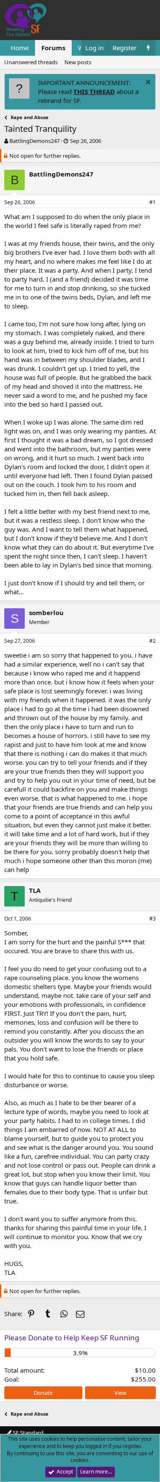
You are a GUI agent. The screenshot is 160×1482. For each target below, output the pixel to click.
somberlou (46, 612)
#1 (152, 202)
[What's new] (148, 48)
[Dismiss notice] (147, 82)
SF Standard (28, 1432)
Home (20, 47)
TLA (35, 890)
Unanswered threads (31, 62)
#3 (152, 918)
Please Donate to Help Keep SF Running (71, 1337)
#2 (152, 640)
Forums (53, 47)
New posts (77, 62)
